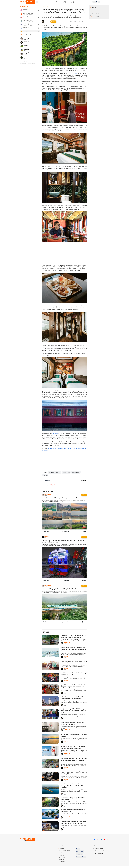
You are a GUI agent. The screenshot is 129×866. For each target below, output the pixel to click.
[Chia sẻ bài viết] (93, 2)
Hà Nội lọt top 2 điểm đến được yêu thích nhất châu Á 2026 (73, 810)
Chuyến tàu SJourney (55, 472)
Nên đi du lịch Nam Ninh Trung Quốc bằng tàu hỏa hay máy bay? (61, 498)
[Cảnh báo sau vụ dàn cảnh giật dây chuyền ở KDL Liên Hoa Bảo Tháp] (50, 677)
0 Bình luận (66, 531)
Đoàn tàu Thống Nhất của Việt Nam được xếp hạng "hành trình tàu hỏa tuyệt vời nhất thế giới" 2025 (63, 541)
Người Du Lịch (76, 472)
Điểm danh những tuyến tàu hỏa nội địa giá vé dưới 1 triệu (59, 589)
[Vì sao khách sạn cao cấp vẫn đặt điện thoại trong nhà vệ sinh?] (50, 727)
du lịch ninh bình (81, 857)
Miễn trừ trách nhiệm (29, 61)
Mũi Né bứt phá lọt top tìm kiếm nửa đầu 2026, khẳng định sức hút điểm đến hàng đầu (73, 649)
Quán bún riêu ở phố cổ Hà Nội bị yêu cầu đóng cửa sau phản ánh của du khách (73, 686)
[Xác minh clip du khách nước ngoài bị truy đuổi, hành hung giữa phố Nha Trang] (50, 826)
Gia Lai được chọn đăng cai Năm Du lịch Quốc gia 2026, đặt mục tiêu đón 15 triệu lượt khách (73, 786)
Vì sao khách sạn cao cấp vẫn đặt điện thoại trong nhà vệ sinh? (72, 723)
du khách (55, 433)
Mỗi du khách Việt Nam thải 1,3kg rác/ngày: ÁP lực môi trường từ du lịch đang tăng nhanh (74, 760)
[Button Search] (37, 2)
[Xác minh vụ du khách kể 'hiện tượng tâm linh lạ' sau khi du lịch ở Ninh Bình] (50, 640)
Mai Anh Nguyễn (47, 494)
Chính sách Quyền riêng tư (100, 851)
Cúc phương (80, 851)
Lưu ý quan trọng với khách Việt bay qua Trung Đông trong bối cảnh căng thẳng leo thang (73, 710)
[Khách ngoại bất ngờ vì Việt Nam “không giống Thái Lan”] (50, 802)
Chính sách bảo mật (31, 63)
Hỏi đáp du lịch (62, 856)
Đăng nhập (52, 484)
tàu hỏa (46, 475)
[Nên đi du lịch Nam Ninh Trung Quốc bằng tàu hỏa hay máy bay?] (64, 516)
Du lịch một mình (96, 11)
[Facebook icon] (94, 839)
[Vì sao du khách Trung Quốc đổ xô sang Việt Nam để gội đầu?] (50, 776)
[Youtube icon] (104, 839)
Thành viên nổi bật (27, 35)
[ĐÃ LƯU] (85, 22)
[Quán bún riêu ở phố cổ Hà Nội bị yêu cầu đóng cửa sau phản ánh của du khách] (50, 689)
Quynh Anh (47, 21)
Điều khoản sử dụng (23, 63)
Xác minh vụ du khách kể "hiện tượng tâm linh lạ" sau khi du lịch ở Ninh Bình (73, 636)
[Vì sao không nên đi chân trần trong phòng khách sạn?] (50, 665)
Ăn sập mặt (61, 852)
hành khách (67, 472)
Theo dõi (53, 21)
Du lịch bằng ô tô (96, 16)
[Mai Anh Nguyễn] (43, 495)
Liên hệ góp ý (22, 61)
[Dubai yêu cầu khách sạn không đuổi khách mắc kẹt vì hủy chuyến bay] (50, 701)
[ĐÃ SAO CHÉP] (79, 22)
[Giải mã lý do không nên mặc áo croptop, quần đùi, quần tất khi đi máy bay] (50, 751)
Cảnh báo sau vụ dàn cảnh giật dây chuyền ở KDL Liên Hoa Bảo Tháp (74, 674)
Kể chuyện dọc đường (64, 850)
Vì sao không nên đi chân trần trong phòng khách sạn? (74, 662)
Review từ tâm (62, 857)
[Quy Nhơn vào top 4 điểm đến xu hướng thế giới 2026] (50, 739)
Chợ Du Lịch (62, 861)
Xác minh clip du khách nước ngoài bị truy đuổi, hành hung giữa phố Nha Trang (73, 822)
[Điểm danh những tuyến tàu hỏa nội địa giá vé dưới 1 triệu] (64, 607)
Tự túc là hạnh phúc (64, 854)
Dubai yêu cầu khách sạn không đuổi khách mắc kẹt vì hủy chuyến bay (72, 698)
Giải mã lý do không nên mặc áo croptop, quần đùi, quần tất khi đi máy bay (73, 747)
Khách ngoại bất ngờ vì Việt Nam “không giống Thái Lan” (73, 799)
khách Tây (79, 854)
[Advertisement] (64, 253)
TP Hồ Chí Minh (73, 73)
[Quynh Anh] (43, 537)
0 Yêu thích (46, 531)
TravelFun (61, 859)
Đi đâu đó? (61, 848)
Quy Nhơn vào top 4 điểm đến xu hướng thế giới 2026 (74, 735)
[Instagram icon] (97, 839)
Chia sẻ (84, 531)
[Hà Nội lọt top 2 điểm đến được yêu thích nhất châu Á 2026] (50, 814)
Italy (78, 848)
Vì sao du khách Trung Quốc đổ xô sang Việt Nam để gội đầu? (74, 773)
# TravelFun (45, 6)
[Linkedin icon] (101, 839)
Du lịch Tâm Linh (96, 13)
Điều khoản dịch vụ (98, 848)
